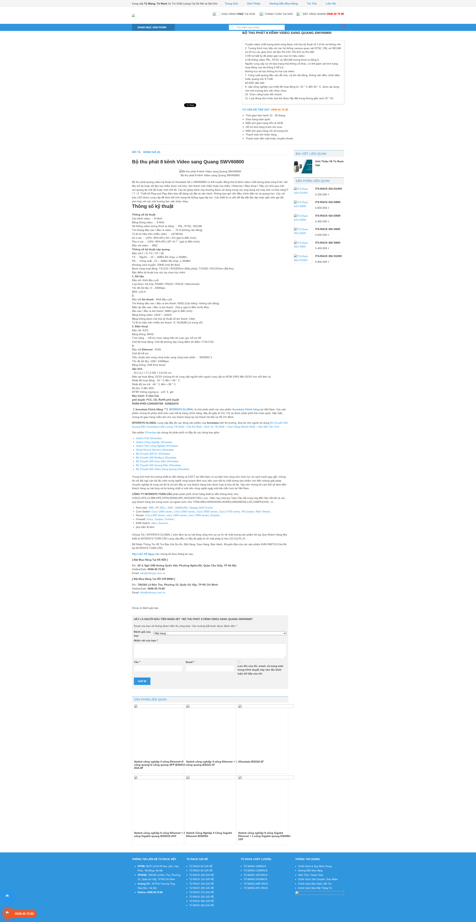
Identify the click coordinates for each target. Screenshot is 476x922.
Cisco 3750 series (229, 511)
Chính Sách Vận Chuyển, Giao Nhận (317, 879)
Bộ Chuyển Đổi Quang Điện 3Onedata (158, 465)
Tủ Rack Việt (158, 919)
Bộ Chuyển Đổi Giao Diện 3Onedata (157, 461)
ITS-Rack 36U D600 (327, 229)
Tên (137, 662)
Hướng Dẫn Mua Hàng (284, 3)
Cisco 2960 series (162, 511)
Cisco (150, 519)
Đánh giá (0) (151, 152)
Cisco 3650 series (207, 511)
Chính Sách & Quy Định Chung (315, 866)
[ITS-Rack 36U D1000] (303, 258)
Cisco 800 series (155, 515)
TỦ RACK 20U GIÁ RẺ (201, 888)
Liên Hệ (331, 3)
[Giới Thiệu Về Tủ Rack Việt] (303, 166)
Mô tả (136, 152)
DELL (163, 507)
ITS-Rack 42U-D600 (327, 215)
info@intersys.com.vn (152, 573)
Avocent (163, 523)
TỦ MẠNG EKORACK (255, 879)
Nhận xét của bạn (146, 640)
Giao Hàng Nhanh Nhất (241, 426)
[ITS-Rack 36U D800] (303, 245)
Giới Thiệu (253, 3)
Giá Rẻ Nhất (194, 426)
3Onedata (151, 432)
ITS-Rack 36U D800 (327, 242)
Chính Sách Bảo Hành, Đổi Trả (314, 883)
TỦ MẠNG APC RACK (256, 888)
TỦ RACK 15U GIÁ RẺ (201, 883)
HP (156, 507)
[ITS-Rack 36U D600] (303, 231)
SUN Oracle (206, 507)
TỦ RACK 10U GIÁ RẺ (201, 875)
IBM (151, 507)
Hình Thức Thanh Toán (310, 875)
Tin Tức (312, 3)
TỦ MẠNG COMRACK (256, 870)
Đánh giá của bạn (142, 633)
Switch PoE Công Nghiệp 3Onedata (157, 445)
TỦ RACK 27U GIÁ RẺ (201, 892)
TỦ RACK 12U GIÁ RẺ (201, 879)
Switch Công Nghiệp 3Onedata (154, 442)
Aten (154, 523)
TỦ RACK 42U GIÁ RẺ (201, 905)
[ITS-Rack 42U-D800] (303, 204)
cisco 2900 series (198, 515)
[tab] (136, 152)
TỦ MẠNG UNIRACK (255, 866)
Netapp (193, 507)
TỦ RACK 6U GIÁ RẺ (201, 866)
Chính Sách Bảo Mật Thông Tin (315, 888)
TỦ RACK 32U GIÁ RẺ (201, 896)
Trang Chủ (231, 3)
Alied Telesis (262, 511)
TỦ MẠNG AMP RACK (256, 883)
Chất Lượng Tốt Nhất (171, 426)
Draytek (214, 515)
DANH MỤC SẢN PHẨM (152, 27)
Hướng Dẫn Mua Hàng (310, 870)
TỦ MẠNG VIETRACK (256, 875)
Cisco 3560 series (184, 511)
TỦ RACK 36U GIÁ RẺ (201, 901)
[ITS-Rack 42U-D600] (303, 218)
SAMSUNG (181, 507)
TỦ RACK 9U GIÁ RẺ (201, 870)
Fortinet (169, 519)
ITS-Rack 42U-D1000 (328, 188)
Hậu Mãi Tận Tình (268, 426)
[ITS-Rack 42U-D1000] (303, 191)
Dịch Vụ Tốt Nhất (214, 426)
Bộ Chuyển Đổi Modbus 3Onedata (156, 457)
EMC (170, 507)
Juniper (249, 511)
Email (190, 662)
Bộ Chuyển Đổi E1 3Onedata (153, 453)
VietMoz (187, 919)
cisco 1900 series (176, 515)
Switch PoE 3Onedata (149, 438)
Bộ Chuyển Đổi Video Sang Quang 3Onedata (162, 469)
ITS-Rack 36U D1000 (328, 256)
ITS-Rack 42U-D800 (327, 202)
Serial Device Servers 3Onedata (155, 449)
